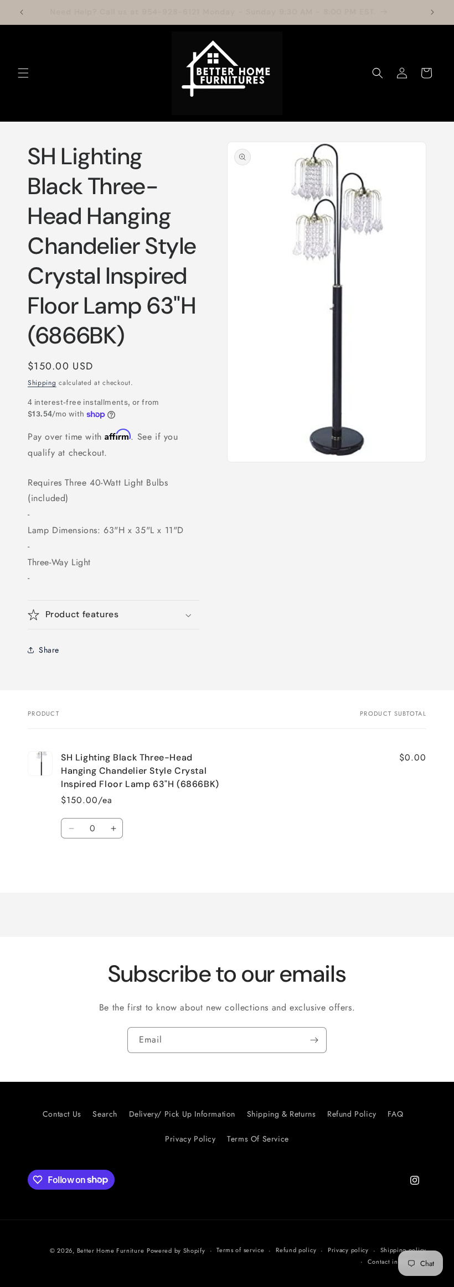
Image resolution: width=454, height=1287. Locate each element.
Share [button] (49, 649)
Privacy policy (348, 1250)
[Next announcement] (432, 12)
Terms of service (240, 1250)
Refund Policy (351, 1113)
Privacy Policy (190, 1138)
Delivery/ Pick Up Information (182, 1113)
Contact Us (62, 1113)
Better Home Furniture (111, 1250)
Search (104, 1113)
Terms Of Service (258, 1138)
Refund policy (296, 1250)
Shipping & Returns (281, 1113)
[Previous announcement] (21, 12)
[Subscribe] (314, 1040)
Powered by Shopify (176, 1250)
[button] (23, 73)
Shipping (42, 383)
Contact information (397, 1261)
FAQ (395, 1113)
